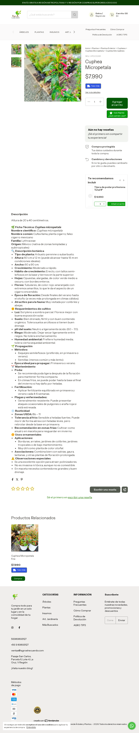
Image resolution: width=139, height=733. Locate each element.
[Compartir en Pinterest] (21, 479)
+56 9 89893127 (19, 644)
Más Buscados (50, 624)
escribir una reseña (80, 497)
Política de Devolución (102, 34)
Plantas (39, 32)
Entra (99, 13)
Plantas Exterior (108, 48)
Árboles (24, 32)
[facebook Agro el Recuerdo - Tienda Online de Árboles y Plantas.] (19, 627)
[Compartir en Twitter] (17, 479)
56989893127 (18, 638)
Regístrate (100, 16)
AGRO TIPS (121, 34)
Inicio (87, 48)
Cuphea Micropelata (94, 50)
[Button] (125, 490)
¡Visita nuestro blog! (22, 668)
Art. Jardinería (50, 619)
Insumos (54, 32)
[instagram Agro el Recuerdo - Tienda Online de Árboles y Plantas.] (12, 627)
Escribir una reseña (105, 489)
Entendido (31, 727)
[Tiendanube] (46, 721)
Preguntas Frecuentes (96, 29)
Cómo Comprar (117, 29)
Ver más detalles (92, 92)
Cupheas (121, 48)
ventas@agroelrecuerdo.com (27, 650)
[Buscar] (74, 14)
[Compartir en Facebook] (12, 479)
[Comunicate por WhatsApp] (132, 726)
